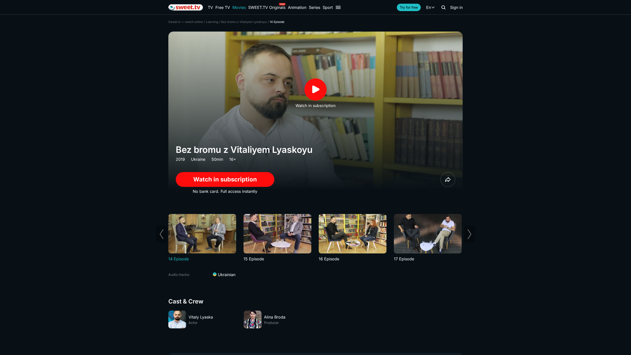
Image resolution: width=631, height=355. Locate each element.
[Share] (447, 179)
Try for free (409, 7)
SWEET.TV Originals (266, 7)
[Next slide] (469, 234)
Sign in (456, 7)
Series (314, 7)
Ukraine (198, 159)
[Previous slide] (161, 234)
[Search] (443, 7)
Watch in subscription (225, 179)
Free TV (222, 7)
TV (210, 7)
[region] (315, 238)
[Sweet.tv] (185, 7)
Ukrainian (226, 274)
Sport (328, 7)
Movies (239, 7)
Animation (297, 7)
